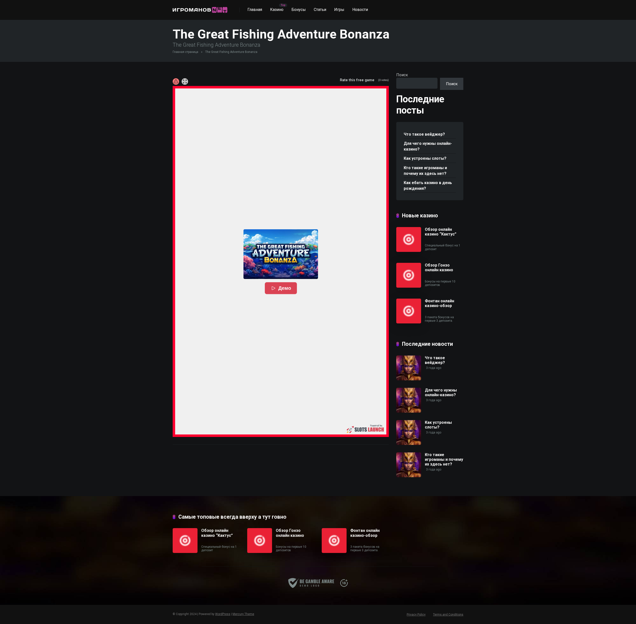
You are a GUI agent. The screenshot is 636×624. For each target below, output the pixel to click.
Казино (276, 9)
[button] (280, 254)
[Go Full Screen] (185, 81)
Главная (254, 9)
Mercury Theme (243, 614)
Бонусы (298, 9)
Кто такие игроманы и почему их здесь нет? (425, 170)
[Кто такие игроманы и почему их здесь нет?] (408, 475)
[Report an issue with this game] (176, 81)
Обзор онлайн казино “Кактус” (440, 231)
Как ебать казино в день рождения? (428, 185)
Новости (360, 9)
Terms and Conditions (448, 614)
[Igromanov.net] (200, 8)
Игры (339, 9)
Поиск (402, 75)
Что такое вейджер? (424, 134)
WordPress (222, 614)
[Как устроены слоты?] (408, 443)
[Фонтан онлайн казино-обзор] (408, 322)
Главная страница (185, 52)
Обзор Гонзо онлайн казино (439, 267)
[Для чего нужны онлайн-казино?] (408, 411)
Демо (284, 288)
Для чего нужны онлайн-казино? (428, 146)
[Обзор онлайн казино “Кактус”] (408, 250)
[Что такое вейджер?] (408, 379)
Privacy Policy (416, 614)
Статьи (320, 9)
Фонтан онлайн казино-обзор (439, 303)
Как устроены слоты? (425, 158)
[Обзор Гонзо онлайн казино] (408, 286)
